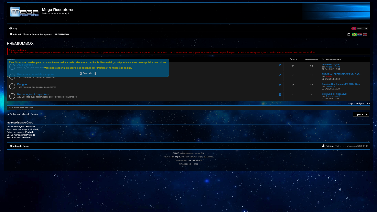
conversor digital (330, 64)
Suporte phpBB (195, 160)
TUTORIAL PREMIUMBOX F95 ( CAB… (342, 74)
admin (329, 76)
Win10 (176, 153)
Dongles (22, 84)
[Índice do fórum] (24, 14)
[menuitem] (13, 28)
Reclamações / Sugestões (32, 94)
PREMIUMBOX (20, 43)
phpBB (178, 157)
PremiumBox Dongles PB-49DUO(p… (341, 84)
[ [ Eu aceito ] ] (88, 73)
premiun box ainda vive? (335, 94)
